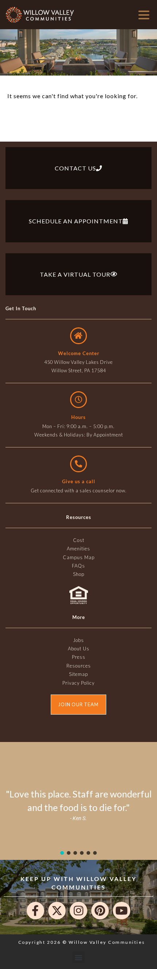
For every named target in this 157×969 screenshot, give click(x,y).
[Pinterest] (100, 910)
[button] (62, 853)
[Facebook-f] (35, 910)
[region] (78, 804)
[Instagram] (78, 910)
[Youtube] (121, 910)
